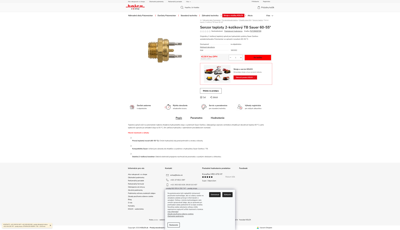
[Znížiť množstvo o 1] (230, 57)
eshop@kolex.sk (176, 175)
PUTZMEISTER (255, 31)
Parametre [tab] (196, 118)
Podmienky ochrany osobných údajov (142, 193)
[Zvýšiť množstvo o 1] (241, 57)
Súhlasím (227, 194)
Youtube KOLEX (245, 220)
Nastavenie (173, 225)
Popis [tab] (179, 118)
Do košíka (258, 57)
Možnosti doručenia (207, 47)
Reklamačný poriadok (175, 2)
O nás (130, 203)
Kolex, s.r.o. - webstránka (158, 220)
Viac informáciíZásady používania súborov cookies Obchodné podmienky (181, 213)
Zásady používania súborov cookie (140, 196)
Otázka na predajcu (211, 91)
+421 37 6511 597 (177, 180)
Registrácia (266, 2)
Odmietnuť (215, 194)
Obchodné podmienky (156, 2)
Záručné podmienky (135, 190)
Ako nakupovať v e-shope (136, 2)
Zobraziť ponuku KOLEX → (245, 77)
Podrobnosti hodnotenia (233, 31)
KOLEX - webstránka (136, 209)
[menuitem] (140, 15)
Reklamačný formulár (136, 184)
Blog (130, 199)
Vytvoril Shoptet (266, 228)
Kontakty (131, 206)
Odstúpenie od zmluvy (136, 187)
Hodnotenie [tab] (217, 118)
